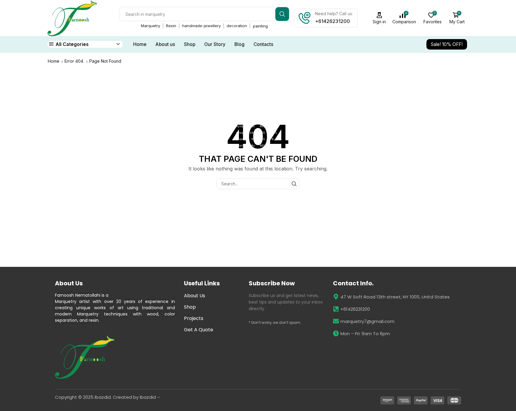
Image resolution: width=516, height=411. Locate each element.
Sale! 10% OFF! (447, 44)
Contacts (263, 44)
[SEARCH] (294, 183)
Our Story (214, 44)
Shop (189, 44)
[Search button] (282, 14)
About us (165, 44)
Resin (171, 25)
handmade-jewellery (201, 25)
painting (260, 26)
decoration (237, 25)
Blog (239, 44)
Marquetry (150, 25)
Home (139, 44)
